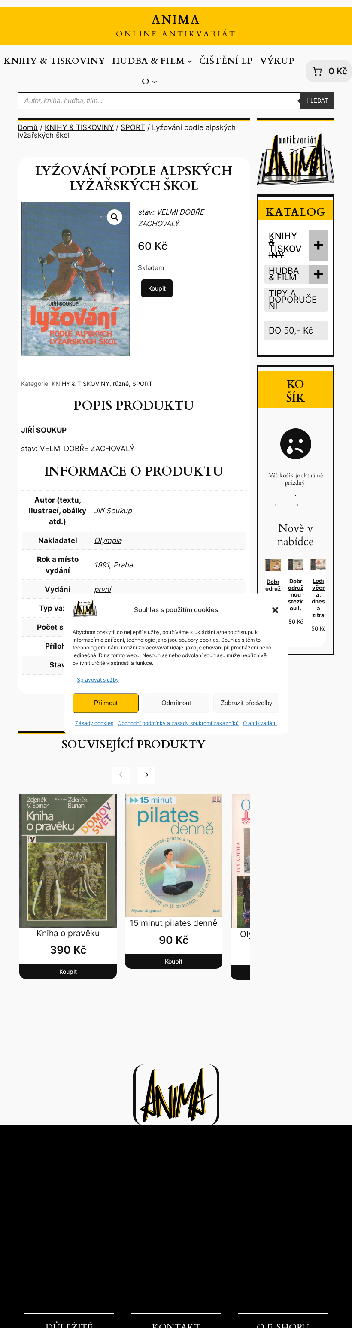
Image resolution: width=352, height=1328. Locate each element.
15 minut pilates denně (173, 923)
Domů (28, 127)
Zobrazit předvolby (247, 702)
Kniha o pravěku (68, 933)
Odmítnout (176, 702)
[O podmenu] (154, 81)
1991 (101, 565)
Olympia (107, 540)
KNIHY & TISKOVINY (79, 127)
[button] (275, 610)
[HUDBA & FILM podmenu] (189, 61)
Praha (123, 565)
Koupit (157, 288)
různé (121, 383)
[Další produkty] (146, 775)
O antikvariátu (260, 723)
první (102, 589)
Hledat (317, 100)
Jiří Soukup (113, 510)
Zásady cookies (94, 723)
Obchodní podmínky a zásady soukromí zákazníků (178, 723)
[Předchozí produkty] (121, 775)
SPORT (133, 127)
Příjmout (106, 702)
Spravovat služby (98, 679)
